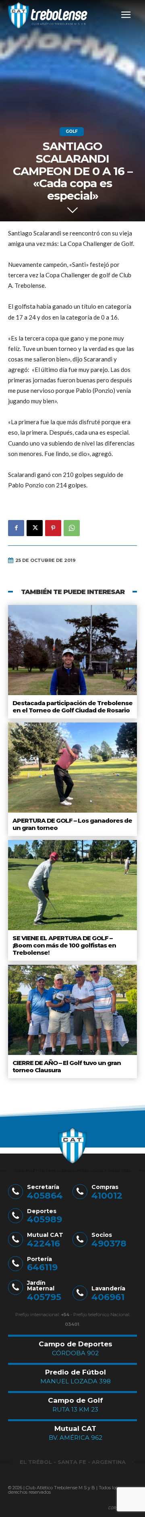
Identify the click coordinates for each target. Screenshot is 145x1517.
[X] (35, 528)
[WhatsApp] (72, 528)
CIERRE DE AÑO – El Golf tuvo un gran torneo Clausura (66, 1066)
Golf (72, 131)
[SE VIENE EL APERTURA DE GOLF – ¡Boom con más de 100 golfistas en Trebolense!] (72, 885)
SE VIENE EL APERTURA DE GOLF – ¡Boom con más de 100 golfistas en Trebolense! (64, 945)
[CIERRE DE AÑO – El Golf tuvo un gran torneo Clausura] (72, 1010)
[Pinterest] (53, 528)
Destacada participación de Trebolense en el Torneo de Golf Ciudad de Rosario (72, 706)
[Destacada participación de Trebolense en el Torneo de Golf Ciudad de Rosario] (72, 650)
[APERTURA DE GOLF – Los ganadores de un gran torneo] (72, 767)
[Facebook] (16, 528)
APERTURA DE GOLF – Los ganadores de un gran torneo (72, 824)
